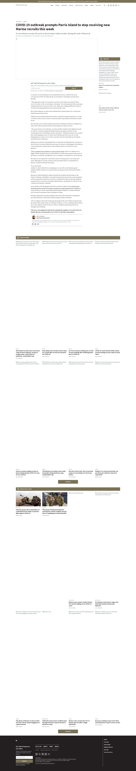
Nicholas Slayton (103, 89)
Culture (57, 5)
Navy (100, 105)
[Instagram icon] (43, 754)
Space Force (101, 83)
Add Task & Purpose (47, 36)
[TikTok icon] (46, 754)
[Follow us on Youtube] (118, 5)
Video (51, 746)
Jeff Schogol (19, 36)
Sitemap (37, 750)
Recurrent (40, 761)
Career (24, 21)
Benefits (44, 507)
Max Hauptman (98, 724)
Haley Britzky (19, 477)
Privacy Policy (51, 1)
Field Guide (64, 5)
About (45, 746)
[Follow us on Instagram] (113, 5)
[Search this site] (104, 5)
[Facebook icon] (36, 754)
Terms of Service (50, 90)
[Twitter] (38, 224)
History (71, 5)
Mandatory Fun (108, 747)
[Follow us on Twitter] (111, 5)
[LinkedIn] (35, 224)
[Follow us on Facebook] (108, 5)
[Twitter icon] (40, 754)
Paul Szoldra (72, 477)
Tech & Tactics (79, 5)
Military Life (71, 600)
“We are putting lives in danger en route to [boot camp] (47, 151)
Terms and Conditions (45, 750)
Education (18, 507)
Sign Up (74, 88)
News (52, 5)
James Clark (98, 477)
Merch (91, 5)
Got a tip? (98, 5)
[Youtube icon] (49, 754)
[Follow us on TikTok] (116, 5)
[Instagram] (33, 224)
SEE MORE (68, 482)
